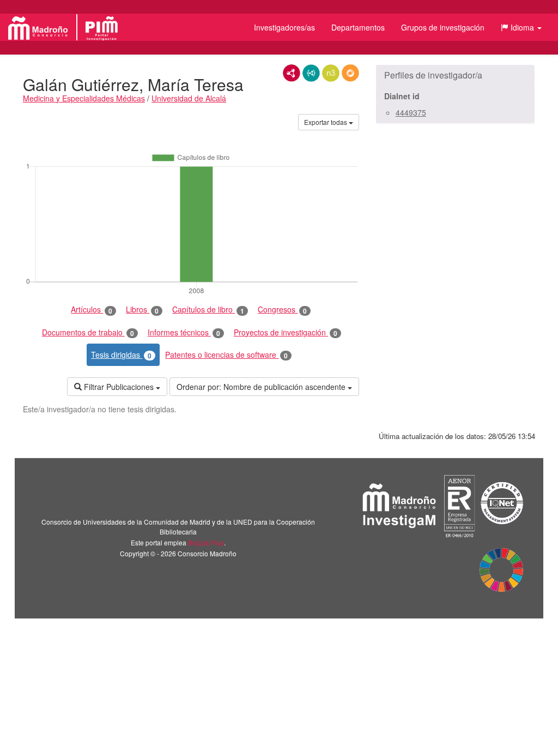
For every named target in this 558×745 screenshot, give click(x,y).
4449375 (411, 112)
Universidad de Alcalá (188, 98)
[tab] (455, 75)
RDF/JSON (350, 73)
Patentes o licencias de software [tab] (226, 355)
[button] (521, 27)
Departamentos (358, 27)
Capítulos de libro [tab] (208, 309)
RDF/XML (291, 73)
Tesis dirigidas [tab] (121, 355)
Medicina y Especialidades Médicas (84, 98)
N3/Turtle (330, 73)
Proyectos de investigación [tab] (285, 332)
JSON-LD (311, 73)
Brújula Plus (206, 542)
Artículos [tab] (91, 309)
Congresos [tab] (282, 309)
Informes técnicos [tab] (184, 332)
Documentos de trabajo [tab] (88, 332)
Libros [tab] (142, 309)
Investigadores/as (284, 27)
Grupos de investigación (442, 27)
